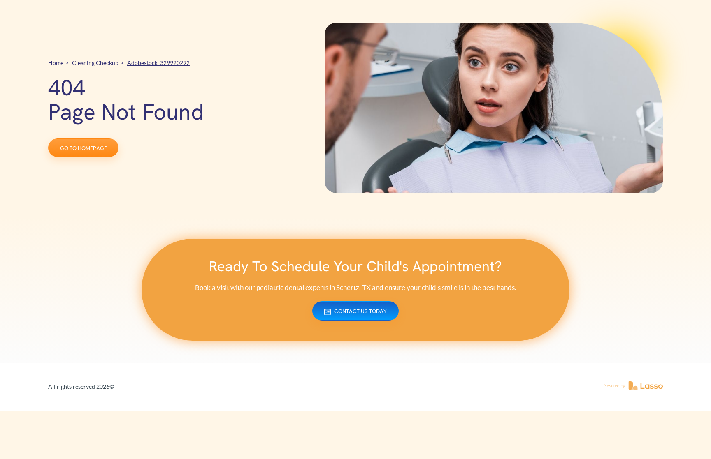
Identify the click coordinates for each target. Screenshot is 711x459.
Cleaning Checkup (95, 63)
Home (55, 63)
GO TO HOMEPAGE (83, 148)
